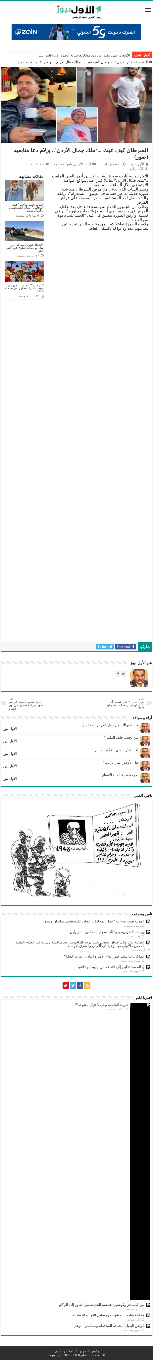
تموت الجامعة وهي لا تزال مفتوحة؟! (101, 1005)
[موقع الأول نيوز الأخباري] (76, 11)
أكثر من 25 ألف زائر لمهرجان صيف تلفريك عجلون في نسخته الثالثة (24, 288)
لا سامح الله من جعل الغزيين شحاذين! (110, 725)
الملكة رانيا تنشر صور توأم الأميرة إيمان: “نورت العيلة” (104, 956)
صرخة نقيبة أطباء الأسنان (119, 775)
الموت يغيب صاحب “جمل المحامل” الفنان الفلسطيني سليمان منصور (26, 207)
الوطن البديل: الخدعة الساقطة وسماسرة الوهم (109, 1326)
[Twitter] (73, 985)
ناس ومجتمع (62, 164)
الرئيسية (142, 62)
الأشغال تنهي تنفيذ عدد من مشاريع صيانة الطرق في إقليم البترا (83, 55)
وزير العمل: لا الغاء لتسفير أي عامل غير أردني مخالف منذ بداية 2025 (125, 704)
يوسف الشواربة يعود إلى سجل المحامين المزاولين (107, 932)
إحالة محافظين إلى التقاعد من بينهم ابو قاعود (110, 967)
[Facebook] (80, 985)
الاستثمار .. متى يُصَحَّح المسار (116, 750)
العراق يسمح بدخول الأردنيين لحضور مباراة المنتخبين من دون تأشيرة (27, 704)
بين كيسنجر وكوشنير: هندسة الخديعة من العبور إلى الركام (101, 1305)
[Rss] (87, 985)
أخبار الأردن (125, 62)
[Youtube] (66, 985)
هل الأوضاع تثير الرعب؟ (120, 762)
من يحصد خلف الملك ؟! (120, 737)
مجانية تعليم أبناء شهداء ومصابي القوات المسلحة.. (107, 1315)
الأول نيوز (137, 164)
